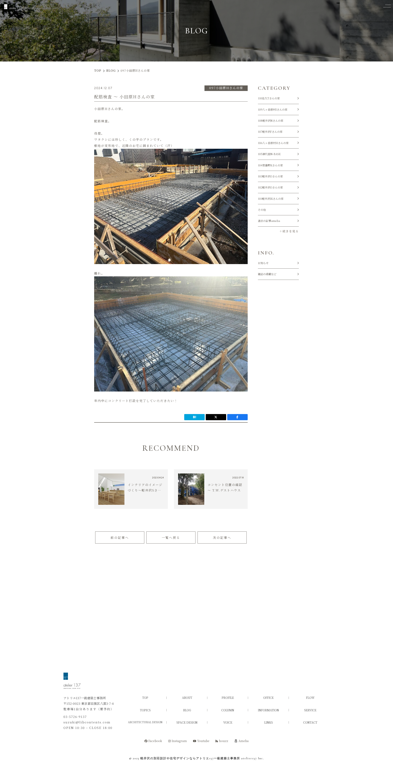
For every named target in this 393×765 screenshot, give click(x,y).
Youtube (203, 741)
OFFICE (268, 698)
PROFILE (228, 698)
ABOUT (187, 698)
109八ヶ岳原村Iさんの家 (272, 109)
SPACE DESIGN (187, 722)
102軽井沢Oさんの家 (270, 187)
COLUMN (227, 710)
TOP (145, 698)
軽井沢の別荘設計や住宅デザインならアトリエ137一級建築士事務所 (190, 758)
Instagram (179, 741)
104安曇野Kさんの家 (270, 165)
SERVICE (310, 710)
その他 (262, 210)
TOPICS (145, 710)
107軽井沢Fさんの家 (270, 132)
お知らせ (263, 263)
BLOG (187, 710)
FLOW (310, 698)
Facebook (155, 741)
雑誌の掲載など (267, 274)
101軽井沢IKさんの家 (270, 199)
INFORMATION (268, 710)
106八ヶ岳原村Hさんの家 (273, 143)
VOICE (227, 722)
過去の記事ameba (269, 221)
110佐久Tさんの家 (269, 98)
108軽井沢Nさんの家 (270, 121)
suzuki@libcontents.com (87, 722)
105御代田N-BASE (269, 154)
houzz (223, 741)
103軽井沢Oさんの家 (270, 176)
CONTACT (310, 722)
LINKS (268, 722)
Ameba (243, 741)
